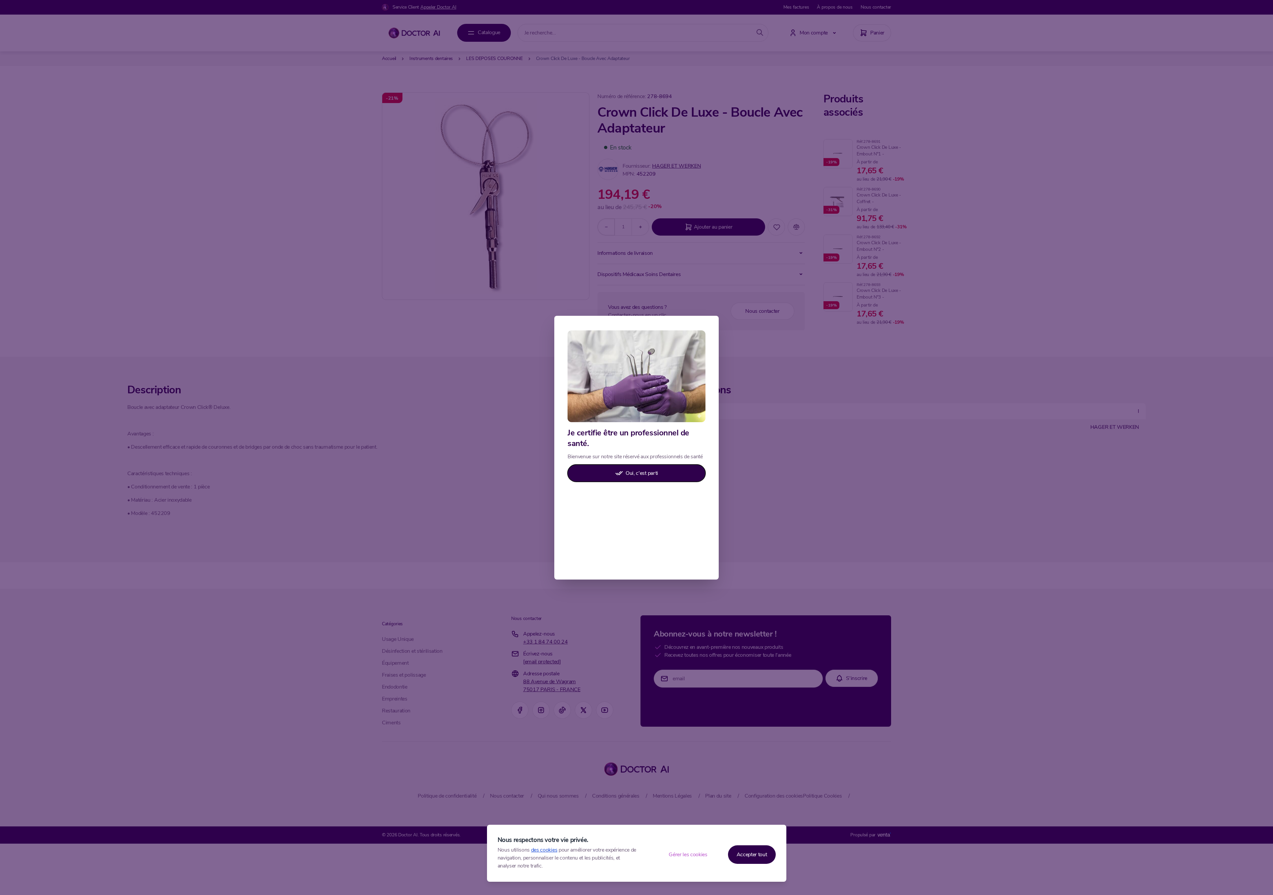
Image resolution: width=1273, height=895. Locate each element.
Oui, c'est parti (642, 473)
